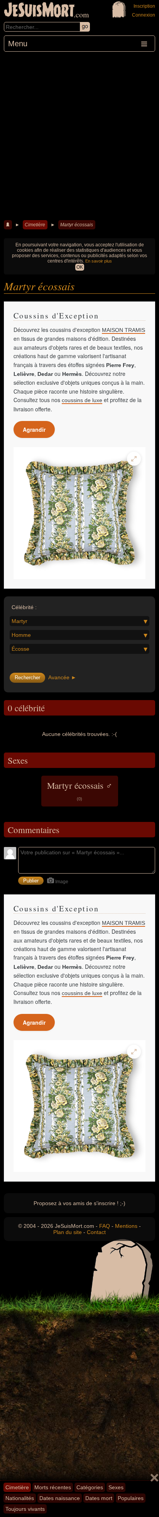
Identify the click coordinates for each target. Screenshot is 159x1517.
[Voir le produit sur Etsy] (79, 513)
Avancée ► (62, 677)
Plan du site (67, 1232)
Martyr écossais (76, 224)
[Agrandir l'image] (134, 459)
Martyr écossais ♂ (79, 790)
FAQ (104, 1226)
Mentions (126, 1226)
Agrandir (34, 429)
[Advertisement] (79, 135)
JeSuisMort (39, 11)
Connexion (143, 15)
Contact (96, 1232)
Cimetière (35, 224)
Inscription (144, 6)
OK (79, 267)
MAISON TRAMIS (123, 330)
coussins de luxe (82, 400)
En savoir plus (98, 261)
